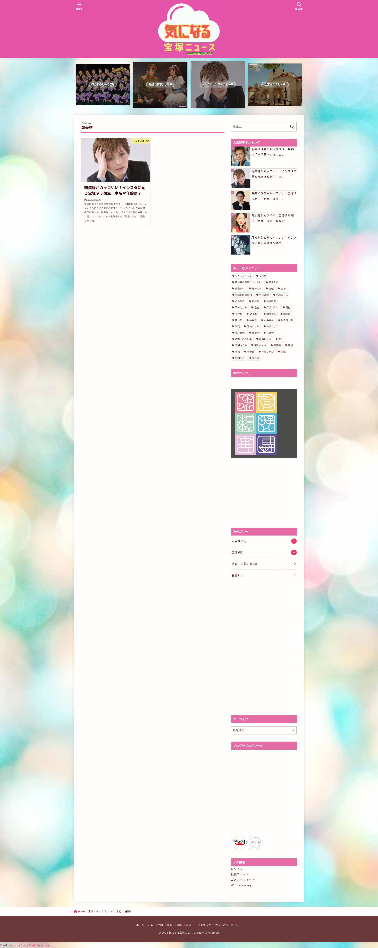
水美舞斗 (269, 320)
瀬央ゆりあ (253, 326)
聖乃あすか (260, 345)
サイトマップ (203, 925)
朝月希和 (271, 313)
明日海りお (241, 307)
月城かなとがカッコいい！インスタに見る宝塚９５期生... (274, 240)
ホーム (140, 925)
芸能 (237, 351)
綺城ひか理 (265, 339)
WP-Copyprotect (41, 945)
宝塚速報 (264, 294)
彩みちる (240, 301)
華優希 (250, 351)
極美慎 (253, 320)
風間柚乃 (240, 357)
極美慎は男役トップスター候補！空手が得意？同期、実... (274, 151)
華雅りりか (267, 351)
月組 (288, 307)
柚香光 (238, 320)
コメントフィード (243, 879)
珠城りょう (272, 326)
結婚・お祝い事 (243, 339)
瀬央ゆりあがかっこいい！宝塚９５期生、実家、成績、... (274, 196)
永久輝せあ (287, 320)
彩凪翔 (255, 301)
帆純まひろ (282, 294)
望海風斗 (254, 313)
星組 (256, 307)
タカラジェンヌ (243, 275)
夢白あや (240, 288)
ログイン (237, 869)
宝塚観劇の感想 (243, 294)
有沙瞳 (238, 313)
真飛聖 (255, 332)
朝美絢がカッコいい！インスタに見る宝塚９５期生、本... (274, 174)
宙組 (271, 288)
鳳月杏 (255, 357)
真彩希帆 (240, 332)
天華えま (256, 288)
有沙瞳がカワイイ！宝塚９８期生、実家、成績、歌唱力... (272, 218)
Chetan (25, 945)
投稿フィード (240, 874)
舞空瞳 (277, 345)
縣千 (280, 339)
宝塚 (283, 288)
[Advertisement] (264, 493)
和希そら (274, 282)
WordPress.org (241, 885)
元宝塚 (262, 275)
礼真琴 (270, 332)
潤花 (237, 326)
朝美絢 (287, 313)
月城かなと (272, 307)
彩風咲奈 (271, 301)
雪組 (283, 351)
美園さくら (241, 345)
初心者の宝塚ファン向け (248, 282)
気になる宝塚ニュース (182, 932)
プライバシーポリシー (228, 925)
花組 (290, 345)
